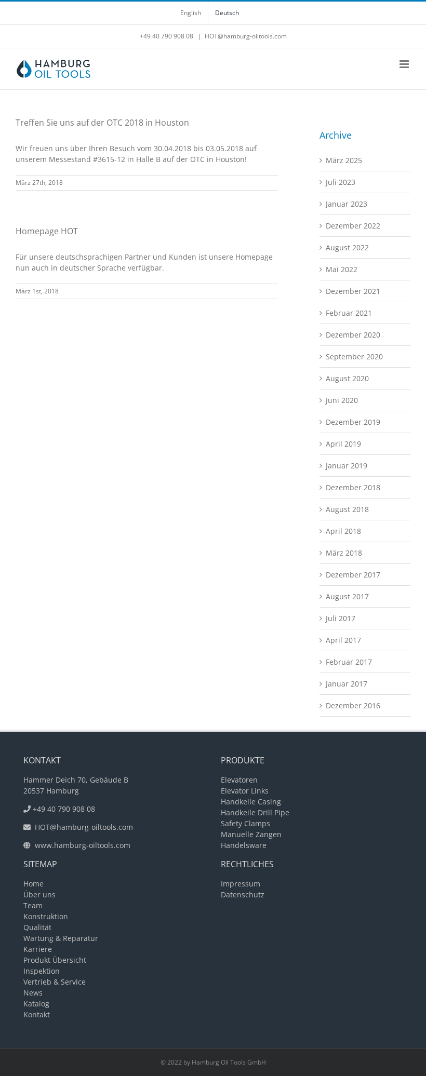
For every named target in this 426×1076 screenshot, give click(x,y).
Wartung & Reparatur (60, 938)
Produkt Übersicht (54, 960)
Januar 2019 (346, 465)
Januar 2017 (346, 684)
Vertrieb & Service (54, 982)
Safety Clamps (245, 823)
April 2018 (343, 531)
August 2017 (347, 596)
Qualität (37, 927)
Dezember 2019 (353, 422)
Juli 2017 (340, 618)
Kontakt (36, 1014)
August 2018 (347, 509)
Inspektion (41, 971)
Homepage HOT (47, 231)
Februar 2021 (349, 313)
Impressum (240, 884)
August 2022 (347, 247)
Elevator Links (245, 791)
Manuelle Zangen (251, 834)
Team (33, 905)
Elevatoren (239, 780)
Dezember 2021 (353, 291)
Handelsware (244, 845)
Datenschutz (242, 894)
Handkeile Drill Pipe (255, 812)
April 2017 (343, 640)
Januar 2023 (346, 204)
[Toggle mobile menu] (405, 64)
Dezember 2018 (353, 487)
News (33, 993)
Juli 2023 (340, 182)
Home (33, 884)
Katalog (36, 1003)
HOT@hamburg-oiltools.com (246, 36)
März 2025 (344, 160)
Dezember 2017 (353, 575)
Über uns (39, 894)
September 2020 (354, 356)
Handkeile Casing (251, 801)
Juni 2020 (342, 400)
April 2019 (343, 444)
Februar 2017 (349, 662)
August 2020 (347, 378)
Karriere (37, 949)
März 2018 (344, 553)
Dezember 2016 (353, 705)
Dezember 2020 (353, 335)
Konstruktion (45, 916)
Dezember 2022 (353, 226)
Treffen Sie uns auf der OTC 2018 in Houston (102, 122)
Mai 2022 (341, 269)
